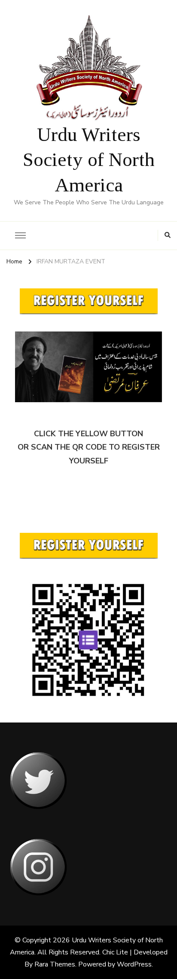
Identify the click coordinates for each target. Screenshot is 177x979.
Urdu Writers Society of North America (89, 160)
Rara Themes (54, 964)
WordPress (134, 964)
